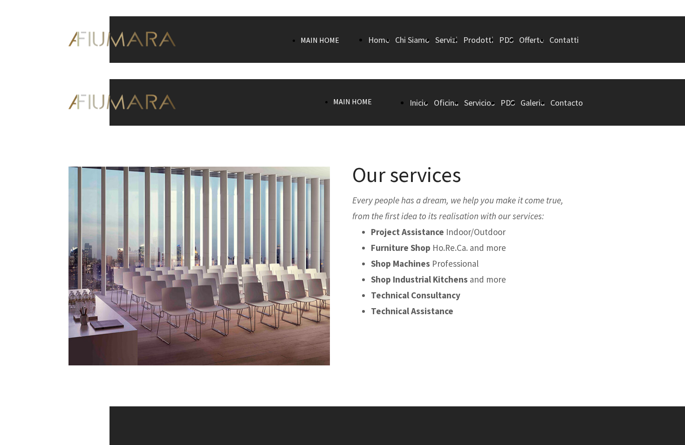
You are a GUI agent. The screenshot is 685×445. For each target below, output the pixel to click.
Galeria (533, 102)
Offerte (531, 39)
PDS (506, 39)
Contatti (564, 39)
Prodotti (478, 39)
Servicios (479, 102)
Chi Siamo (412, 39)
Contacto (566, 102)
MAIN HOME (320, 40)
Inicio (419, 102)
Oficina (446, 102)
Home (379, 39)
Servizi (446, 39)
